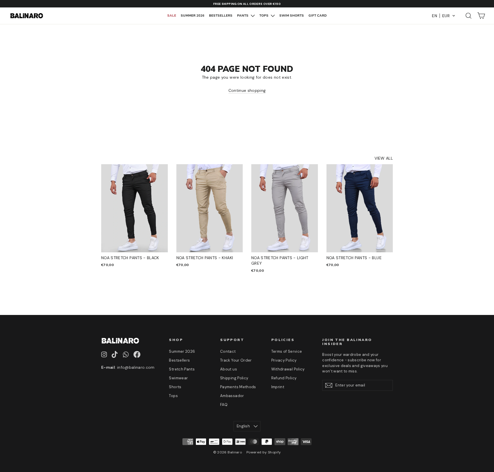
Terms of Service (286, 351)
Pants (243, 15)
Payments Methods (238, 386)
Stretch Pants (182, 369)
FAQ (224, 404)
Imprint (277, 386)
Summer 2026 (192, 15)
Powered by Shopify (263, 452)
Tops (264, 15)
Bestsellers (220, 15)
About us (228, 369)
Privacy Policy (284, 360)
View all (384, 158)
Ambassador (232, 395)
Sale (171, 15)
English (243, 426)
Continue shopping (247, 90)
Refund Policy (284, 378)
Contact (228, 351)
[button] (444, 15)
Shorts (175, 386)
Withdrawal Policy (288, 369)
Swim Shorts (291, 15)
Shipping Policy (234, 378)
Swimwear (178, 378)
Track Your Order (236, 360)
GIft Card (317, 15)
